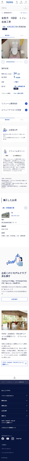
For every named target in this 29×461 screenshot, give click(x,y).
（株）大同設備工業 (9, 27)
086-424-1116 (15, 215)
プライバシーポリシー (6, 448)
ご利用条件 (4, 444)
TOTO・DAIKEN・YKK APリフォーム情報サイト (13, 363)
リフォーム (9, 382)
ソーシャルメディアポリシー (8, 452)
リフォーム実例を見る (19, 382)
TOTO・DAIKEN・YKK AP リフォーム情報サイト (8, 421)
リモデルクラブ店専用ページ (9, 427)
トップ (3, 382)
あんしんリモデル (6, 390)
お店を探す (14, 299)
